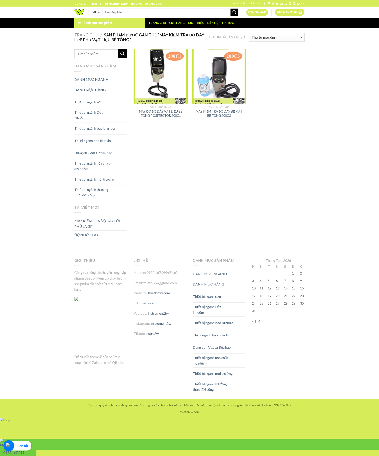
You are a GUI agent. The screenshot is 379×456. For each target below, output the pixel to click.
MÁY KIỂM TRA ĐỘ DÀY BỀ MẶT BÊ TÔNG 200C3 (219, 113)
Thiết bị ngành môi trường (94, 179)
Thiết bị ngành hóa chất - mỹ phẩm (93, 166)
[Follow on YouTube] (298, 3)
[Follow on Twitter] (277, 3)
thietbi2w (146, 303)
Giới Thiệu (239, 3)
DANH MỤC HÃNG (90, 90)
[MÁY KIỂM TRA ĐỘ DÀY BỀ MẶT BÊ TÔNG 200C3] (219, 76)
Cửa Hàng (177, 23)
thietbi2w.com (159, 293)
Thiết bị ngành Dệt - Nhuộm (89, 115)
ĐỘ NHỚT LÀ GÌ (87, 235)
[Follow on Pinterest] (290, 3)
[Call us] (285, 3)
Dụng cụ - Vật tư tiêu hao (93, 153)
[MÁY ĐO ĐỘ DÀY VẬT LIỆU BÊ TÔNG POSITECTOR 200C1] (161, 76)
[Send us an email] (281, 3)
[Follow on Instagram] (269, 3)
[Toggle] (119, 88)
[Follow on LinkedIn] (294, 3)
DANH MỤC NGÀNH (91, 79)
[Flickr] (302, 3)
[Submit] (234, 12)
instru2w (152, 333)
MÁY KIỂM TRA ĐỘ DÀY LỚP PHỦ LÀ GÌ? (97, 223)
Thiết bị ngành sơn (88, 102)
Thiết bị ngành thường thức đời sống (91, 192)
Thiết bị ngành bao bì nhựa (94, 128)
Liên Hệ (255, 3)
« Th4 (256, 321)
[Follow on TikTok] (273, 3)
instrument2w (158, 313)
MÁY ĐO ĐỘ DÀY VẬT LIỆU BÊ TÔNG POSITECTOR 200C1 (160, 113)
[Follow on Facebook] (264, 3)
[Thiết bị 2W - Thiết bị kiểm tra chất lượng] (79, 12)
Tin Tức (228, 23)
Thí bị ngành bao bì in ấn (92, 140)
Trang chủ (157, 23)
